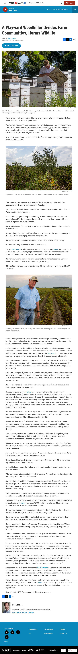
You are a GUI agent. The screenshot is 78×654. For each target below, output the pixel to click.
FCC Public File (33, 629)
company (22, 503)
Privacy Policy (48, 633)
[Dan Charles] (6, 607)
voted (40, 582)
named (55, 249)
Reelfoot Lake (42, 568)
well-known (16, 249)
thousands (52, 353)
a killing (28, 392)
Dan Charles (12, 38)
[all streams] (75, 9)
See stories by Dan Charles (23, 612)
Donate (70, 3)
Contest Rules (48, 629)
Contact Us (63, 633)
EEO (30, 633)
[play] (5, 9)
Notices (62, 629)
